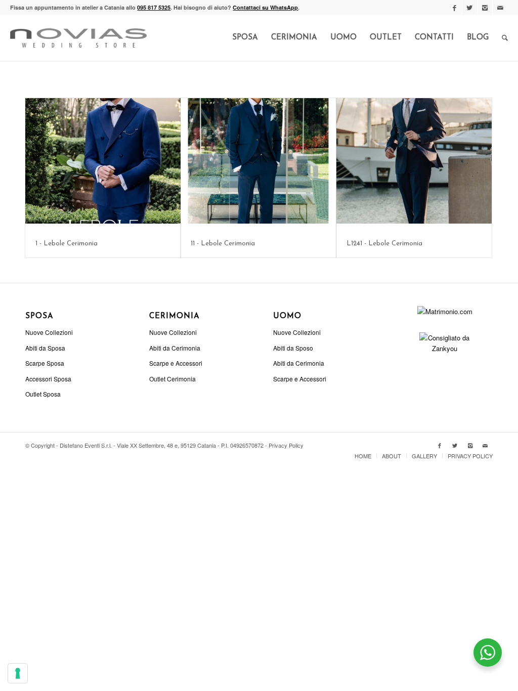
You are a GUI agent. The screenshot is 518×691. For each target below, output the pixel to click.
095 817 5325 (153, 7)
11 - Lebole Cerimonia (223, 243)
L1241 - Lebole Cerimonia (384, 243)
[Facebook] (454, 7)
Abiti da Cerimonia (174, 347)
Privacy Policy (286, 445)
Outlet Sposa (43, 394)
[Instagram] (485, 7)
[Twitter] (469, 7)
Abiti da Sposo (293, 347)
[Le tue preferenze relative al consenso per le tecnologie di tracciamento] (17, 673)
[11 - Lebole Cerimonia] (258, 161)
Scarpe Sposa (44, 363)
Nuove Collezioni (49, 332)
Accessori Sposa (48, 378)
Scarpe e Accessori (175, 363)
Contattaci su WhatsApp (265, 7)
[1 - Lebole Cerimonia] (103, 161)
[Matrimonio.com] (444, 311)
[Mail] (500, 7)
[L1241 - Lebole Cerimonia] (414, 161)
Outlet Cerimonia (172, 378)
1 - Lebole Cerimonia (66, 243)
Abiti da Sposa (45, 347)
